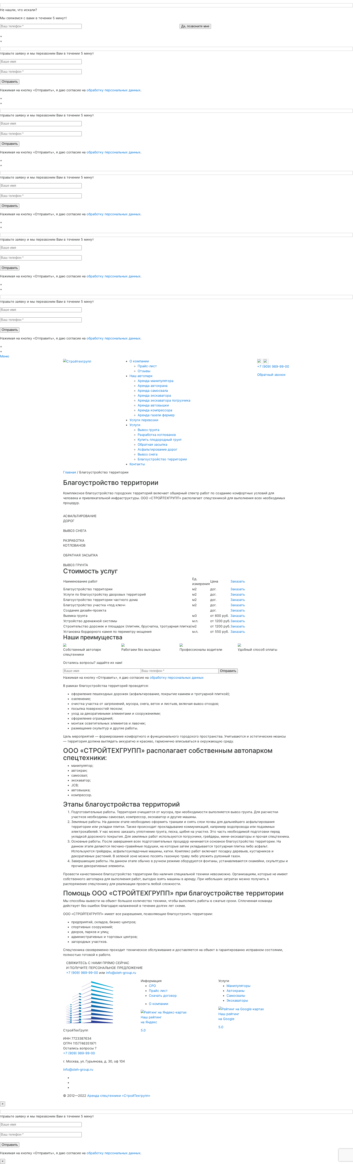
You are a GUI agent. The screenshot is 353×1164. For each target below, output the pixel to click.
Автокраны (236, 991)
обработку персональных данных (114, 90)
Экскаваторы (237, 1000)
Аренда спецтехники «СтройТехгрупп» (118, 1096)
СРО (152, 986)
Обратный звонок (271, 375)
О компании (158, 1004)
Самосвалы (236, 995)
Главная (69, 472)
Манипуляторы (238, 986)
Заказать (237, 581)
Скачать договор (163, 995)
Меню (4, 356)
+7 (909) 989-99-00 (273, 366)
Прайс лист (158, 991)
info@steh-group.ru (121, 973)
